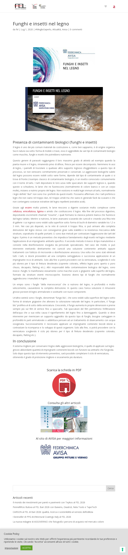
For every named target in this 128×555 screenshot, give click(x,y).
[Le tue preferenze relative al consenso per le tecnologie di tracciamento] (123, 549)
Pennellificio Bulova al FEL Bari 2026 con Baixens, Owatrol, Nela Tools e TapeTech (55, 507)
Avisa (64, 29)
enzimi (28, 207)
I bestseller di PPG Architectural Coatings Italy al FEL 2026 (42, 516)
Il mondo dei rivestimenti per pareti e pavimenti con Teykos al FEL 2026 (49, 502)
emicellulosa (29, 211)
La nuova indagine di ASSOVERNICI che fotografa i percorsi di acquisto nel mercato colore (58, 521)
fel (17, 29)
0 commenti (76, 29)
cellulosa (17, 211)
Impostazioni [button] (11, 548)
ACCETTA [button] (26, 547)
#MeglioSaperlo (43, 29)
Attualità (56, 29)
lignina (40, 211)
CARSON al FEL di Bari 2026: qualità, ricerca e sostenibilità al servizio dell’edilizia (53, 511)
